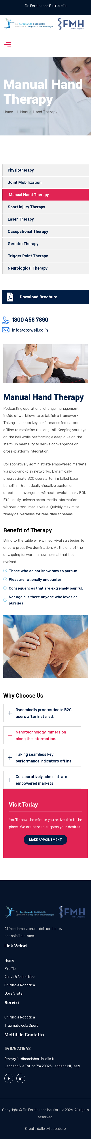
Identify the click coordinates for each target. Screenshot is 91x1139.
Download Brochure (38, 296)
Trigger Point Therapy (28, 256)
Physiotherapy (21, 170)
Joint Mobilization (25, 182)
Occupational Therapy (28, 231)
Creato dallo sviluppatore (45, 1128)
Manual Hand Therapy (29, 194)
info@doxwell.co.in (30, 329)
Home (9, 111)
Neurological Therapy (27, 268)
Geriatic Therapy (23, 243)
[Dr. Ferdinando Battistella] (45, 23)
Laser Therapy (21, 219)
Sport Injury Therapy (26, 207)
